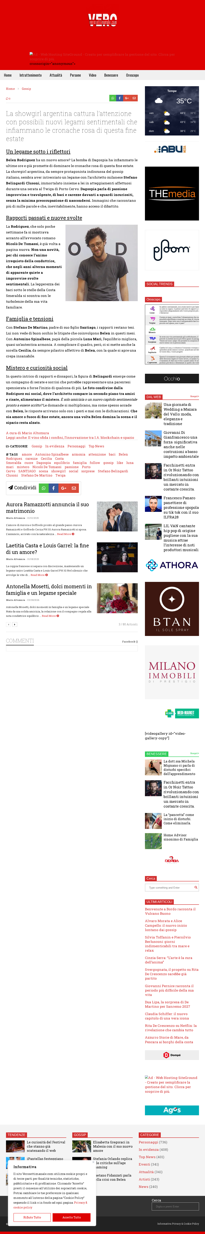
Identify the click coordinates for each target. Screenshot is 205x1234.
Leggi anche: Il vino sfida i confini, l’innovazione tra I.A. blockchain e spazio (70, 437)
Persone (75, 75)
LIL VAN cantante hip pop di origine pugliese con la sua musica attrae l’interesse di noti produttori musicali (181, 537)
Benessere (111, 75)
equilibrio (62, 463)
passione (72, 467)
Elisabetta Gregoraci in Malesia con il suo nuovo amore (113, 1146)
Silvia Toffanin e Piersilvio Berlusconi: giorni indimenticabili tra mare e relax (168, 944)
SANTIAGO (27, 471)
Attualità (56, 75)
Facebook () (130, 641)
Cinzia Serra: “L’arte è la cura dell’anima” (168, 959)
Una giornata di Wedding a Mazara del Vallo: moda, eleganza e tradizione (180, 414)
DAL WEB (154, 397)
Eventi (144, 1164)
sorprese (88, 471)
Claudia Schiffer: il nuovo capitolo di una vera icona (167, 1016)
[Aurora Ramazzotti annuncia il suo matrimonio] (117, 516)
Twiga (60, 475)
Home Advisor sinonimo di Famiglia (181, 837)
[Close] (93, 1162)
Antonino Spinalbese (52, 454)
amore (27, 454)
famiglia (80, 463)
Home (8, 75)
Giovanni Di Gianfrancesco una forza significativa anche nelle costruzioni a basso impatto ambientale (181, 444)
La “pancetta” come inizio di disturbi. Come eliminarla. (179, 819)
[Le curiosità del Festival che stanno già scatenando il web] (15, 1146)
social (73, 471)
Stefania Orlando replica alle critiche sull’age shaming (112, 1163)
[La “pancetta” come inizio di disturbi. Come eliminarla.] (153, 821)
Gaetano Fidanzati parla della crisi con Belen (112, 1177)
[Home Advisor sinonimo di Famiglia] (153, 841)
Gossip (37, 446)
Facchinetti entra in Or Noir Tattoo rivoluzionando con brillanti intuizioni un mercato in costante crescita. (181, 477)
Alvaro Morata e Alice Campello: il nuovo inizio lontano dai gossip (166, 925)
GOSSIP (80, 1135)
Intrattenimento (31, 75)
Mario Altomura (15, 517)
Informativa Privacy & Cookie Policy (178, 1223)
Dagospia (43, 463)
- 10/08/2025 (32, 559)
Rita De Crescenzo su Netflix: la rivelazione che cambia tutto (171, 1027)
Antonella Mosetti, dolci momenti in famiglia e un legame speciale (49, 589)
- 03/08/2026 (32, 599)
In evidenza (54, 446)
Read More (64, 534)
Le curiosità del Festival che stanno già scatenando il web (46, 1146)
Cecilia (46, 458)
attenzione (97, 454)
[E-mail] (134, 98)
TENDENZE (16, 1135)
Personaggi (76, 446)
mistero (23, 467)
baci (112, 454)
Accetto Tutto (71, 1217)
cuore (28, 463)
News (143, 1186)
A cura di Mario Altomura (27, 433)
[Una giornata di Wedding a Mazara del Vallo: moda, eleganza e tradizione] (153, 410)
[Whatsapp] (112, 98)
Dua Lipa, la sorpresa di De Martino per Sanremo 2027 (167, 1004)
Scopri (194, 396)
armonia (78, 454)
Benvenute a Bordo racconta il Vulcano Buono (170, 911)
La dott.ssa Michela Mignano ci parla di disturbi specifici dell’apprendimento (179, 767)
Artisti (144, 1179)
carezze (31, 458)
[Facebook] (119, 98)
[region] (52, 1193)
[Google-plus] (127, 98)
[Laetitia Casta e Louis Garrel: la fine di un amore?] (117, 557)
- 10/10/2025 (32, 517)
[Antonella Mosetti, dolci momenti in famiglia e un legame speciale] (117, 598)
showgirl (58, 471)
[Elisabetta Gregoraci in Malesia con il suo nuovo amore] (81, 1146)
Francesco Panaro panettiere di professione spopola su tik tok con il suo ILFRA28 (181, 507)
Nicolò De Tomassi (46, 467)
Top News (96, 446)
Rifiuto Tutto (32, 1217)
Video (92, 75)
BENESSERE (157, 754)
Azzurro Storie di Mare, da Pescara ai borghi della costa (169, 1039)
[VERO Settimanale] (102, 26)
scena (43, 471)
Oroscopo (132, 75)
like (120, 463)
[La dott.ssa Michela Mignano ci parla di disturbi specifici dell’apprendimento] (153, 767)
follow (95, 463)
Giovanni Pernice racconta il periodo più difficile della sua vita (169, 990)
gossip (108, 463)
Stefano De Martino (36, 475)
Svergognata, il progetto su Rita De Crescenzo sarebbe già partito (172, 974)
